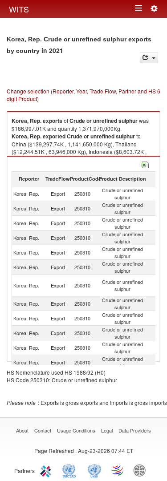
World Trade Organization (118, 470)
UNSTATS (94, 470)
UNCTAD (71, 470)
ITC (47, 470)
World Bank (142, 470)
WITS (19, 9)
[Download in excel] (145, 163)
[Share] (149, 57)
